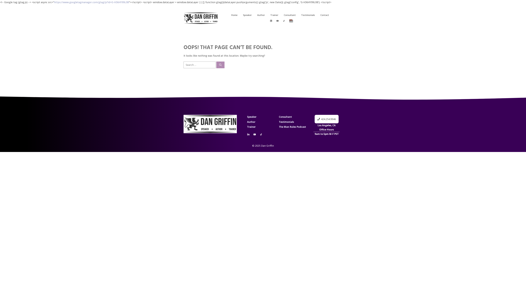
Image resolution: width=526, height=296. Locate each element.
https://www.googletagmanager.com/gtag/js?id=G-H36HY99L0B (91, 2)
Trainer (274, 15)
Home (234, 15)
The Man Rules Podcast (292, 126)
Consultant (290, 15)
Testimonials (308, 15)
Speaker (247, 15)
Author (261, 15)
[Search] (220, 65)
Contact (324, 15)
